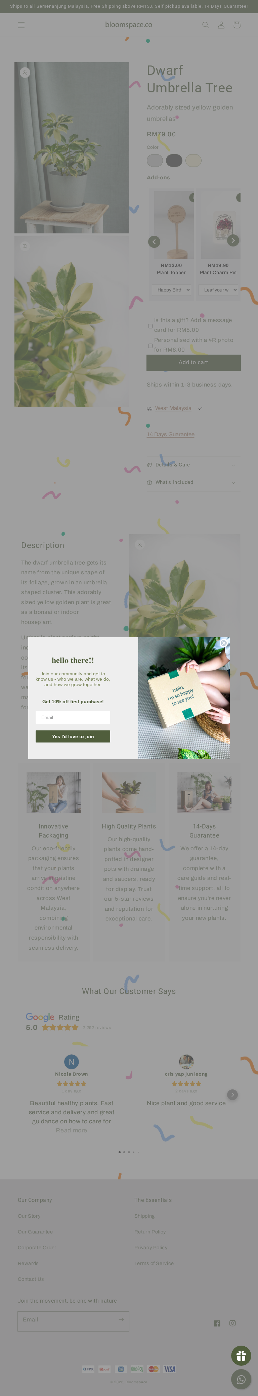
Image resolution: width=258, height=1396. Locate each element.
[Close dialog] (223, 643)
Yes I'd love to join (73, 736)
